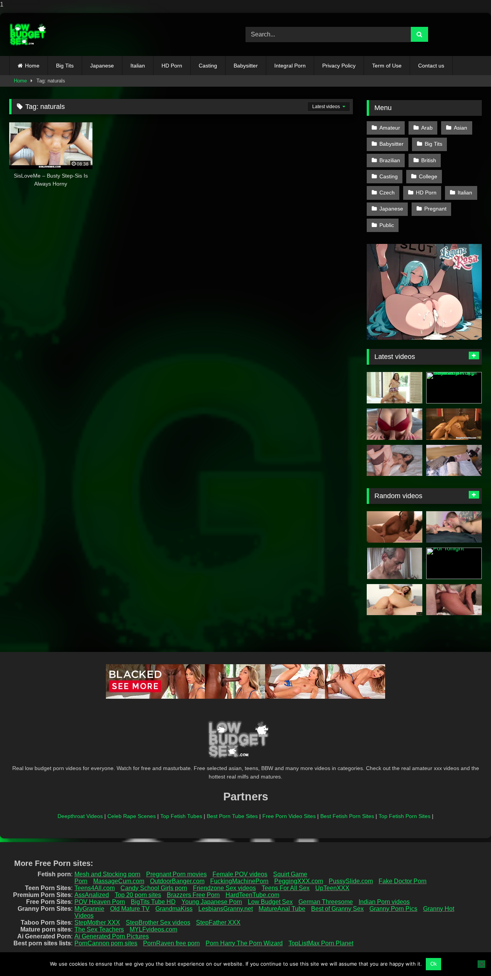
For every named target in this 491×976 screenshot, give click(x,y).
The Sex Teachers (99, 929)
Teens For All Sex (286, 888)
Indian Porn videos (384, 902)
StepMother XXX (97, 922)
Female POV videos (240, 874)
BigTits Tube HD (153, 902)
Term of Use (387, 66)
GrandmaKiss (174, 908)
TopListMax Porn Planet (320, 943)
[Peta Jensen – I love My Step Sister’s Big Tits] (454, 600)
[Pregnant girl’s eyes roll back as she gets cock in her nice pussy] (394, 563)
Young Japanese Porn (211, 902)
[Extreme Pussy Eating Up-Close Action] (454, 527)
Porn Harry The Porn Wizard (244, 943)
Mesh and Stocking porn (107, 874)
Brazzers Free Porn (193, 895)
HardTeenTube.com (252, 895)
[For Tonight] (454, 563)
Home (32, 66)
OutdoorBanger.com (177, 881)
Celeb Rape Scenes (131, 816)
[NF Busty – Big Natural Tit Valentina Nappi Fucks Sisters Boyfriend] (454, 387)
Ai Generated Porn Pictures (111, 936)
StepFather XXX (218, 922)
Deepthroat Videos (80, 816)
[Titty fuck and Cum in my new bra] (394, 424)
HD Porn (171, 66)
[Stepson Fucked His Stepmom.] (394, 460)
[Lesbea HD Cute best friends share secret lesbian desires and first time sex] (394, 527)
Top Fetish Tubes (181, 816)
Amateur (389, 128)
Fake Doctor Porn (403, 881)
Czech (387, 192)
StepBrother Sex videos (158, 922)
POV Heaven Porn (99, 902)
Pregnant (435, 209)
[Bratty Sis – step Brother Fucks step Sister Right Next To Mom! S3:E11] (394, 600)
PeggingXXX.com (298, 881)
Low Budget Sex (270, 902)
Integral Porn (290, 66)
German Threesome (325, 902)
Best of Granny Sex (337, 908)
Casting (208, 66)
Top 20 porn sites (138, 895)
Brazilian (389, 160)
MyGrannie (89, 908)
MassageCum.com (118, 881)
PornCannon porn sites (105, 943)
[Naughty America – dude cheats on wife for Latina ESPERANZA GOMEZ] (454, 424)
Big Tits (65, 66)
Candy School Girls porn (153, 888)
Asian (460, 128)
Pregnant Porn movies (176, 874)
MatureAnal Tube (282, 908)
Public (386, 225)
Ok (433, 964)
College (428, 176)
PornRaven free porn (171, 943)
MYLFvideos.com (153, 929)
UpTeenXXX (332, 888)
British (428, 160)
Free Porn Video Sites (289, 816)
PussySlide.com (351, 881)
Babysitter (246, 66)
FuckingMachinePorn (239, 881)
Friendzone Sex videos (224, 888)
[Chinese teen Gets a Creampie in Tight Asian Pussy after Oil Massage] (454, 460)
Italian (137, 66)
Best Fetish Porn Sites (347, 816)
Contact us (431, 66)
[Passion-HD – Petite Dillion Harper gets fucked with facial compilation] (394, 387)
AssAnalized (91, 895)
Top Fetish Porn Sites (404, 816)
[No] (481, 964)
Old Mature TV (130, 908)
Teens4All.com (94, 888)
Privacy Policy (339, 66)
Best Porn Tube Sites (232, 816)
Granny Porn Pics (393, 908)
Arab (427, 128)
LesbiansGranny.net (225, 908)
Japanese (102, 66)
